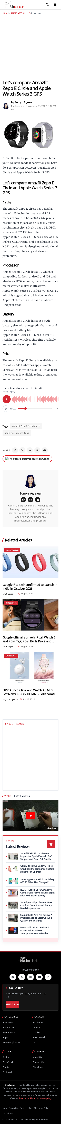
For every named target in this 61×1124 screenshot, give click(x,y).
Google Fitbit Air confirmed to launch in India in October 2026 (30, 587)
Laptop (36, 1027)
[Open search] (47, 4)
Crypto (6, 1067)
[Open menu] (55, 4)
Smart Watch (18, 13)
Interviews (8, 1022)
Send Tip (10, 1004)
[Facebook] (15, 450)
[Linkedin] (48, 977)
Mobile (36, 1032)
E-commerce (9, 1032)
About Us (37, 1057)
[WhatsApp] (37, 450)
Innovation (8, 1027)
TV (34, 1042)
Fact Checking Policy (39, 1107)
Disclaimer (38, 1067)
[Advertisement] (30, 47)
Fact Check (8, 1062)
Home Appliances (11, 1042)
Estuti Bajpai (8, 594)
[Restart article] (6, 408)
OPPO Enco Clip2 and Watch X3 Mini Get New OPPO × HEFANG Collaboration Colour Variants (30, 692)
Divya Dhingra (9, 699)
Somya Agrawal (31, 493)
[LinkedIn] (30, 450)
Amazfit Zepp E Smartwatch (26, 425)
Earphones (11, 603)
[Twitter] (21, 977)
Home (5, 13)
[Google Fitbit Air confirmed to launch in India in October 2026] (30, 562)
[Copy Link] (45, 450)
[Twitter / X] (22, 450)
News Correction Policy (14, 1107)
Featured (7, 1072)
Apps (5, 1037)
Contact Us (38, 1062)
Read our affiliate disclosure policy (35, 1098)
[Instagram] (30, 499)
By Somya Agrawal (22, 102)
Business (7, 1057)
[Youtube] (39, 977)
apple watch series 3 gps (17, 432)
